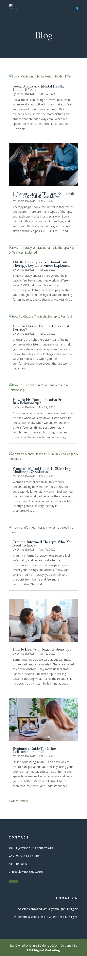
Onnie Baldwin (26, 94)
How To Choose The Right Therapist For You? (41, 328)
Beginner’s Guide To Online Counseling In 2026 (34, 750)
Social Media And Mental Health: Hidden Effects (38, 88)
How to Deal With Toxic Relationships (42, 649)
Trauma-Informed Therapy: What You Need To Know (42, 544)
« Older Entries (18, 801)
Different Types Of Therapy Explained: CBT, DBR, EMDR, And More (43, 195)
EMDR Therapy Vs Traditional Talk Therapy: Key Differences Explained (41, 264)
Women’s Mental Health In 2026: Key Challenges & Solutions (42, 470)
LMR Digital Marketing (43, 950)
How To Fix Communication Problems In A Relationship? (43, 401)
